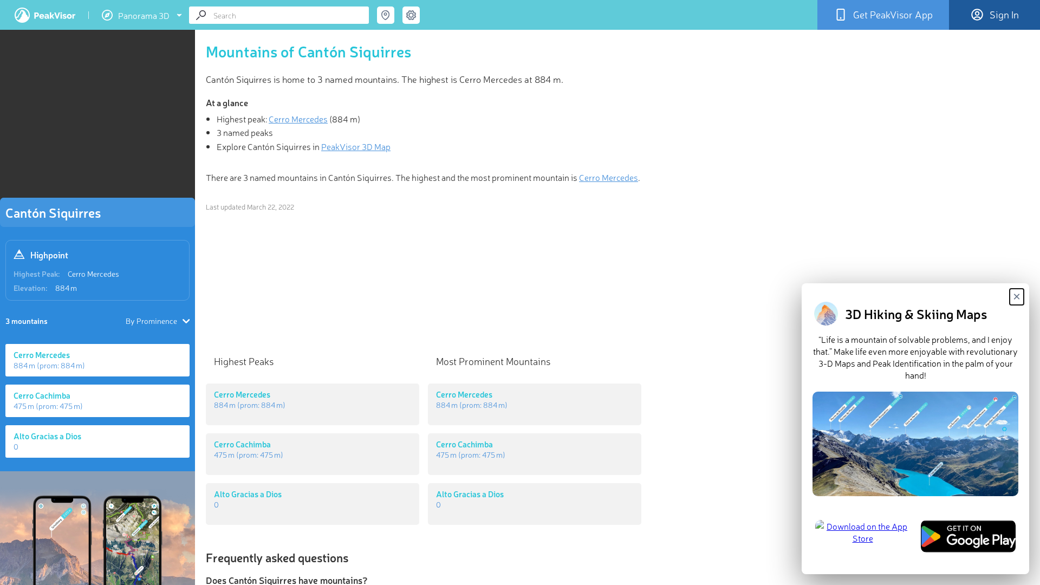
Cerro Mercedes (93, 273)
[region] (97, 117)
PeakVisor (45, 15)
